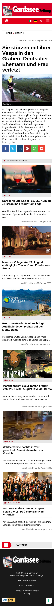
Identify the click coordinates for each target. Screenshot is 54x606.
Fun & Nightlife (13, 503)
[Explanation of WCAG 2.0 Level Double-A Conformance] (8, 600)
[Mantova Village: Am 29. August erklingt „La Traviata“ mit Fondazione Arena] (26, 240)
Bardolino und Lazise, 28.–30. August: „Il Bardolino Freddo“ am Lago (26, 202)
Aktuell (19, 33)
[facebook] (5, 148)
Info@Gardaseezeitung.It (27, 590)
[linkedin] (20, 148)
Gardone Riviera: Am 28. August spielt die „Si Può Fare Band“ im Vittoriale (23, 511)
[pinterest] (27, 148)
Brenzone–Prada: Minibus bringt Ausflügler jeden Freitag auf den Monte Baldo (23, 326)
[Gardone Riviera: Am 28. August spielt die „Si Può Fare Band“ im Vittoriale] (27, 486)
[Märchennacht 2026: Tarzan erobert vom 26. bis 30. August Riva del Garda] (27, 364)
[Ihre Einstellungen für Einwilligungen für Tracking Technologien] (49, 601)
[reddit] (41, 148)
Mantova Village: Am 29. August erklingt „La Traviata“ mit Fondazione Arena (26, 265)
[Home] (5, 20)
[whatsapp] (34, 148)
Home (9, 33)
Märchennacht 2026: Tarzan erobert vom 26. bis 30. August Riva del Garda (27, 387)
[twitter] (13, 148)
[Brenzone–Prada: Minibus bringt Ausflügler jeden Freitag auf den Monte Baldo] (26, 301)
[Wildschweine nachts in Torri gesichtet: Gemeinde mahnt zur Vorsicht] (27, 425)
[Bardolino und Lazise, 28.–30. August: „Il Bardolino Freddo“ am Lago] (26, 179)
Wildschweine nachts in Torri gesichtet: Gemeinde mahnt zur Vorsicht (23, 450)
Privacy (27, 593)
